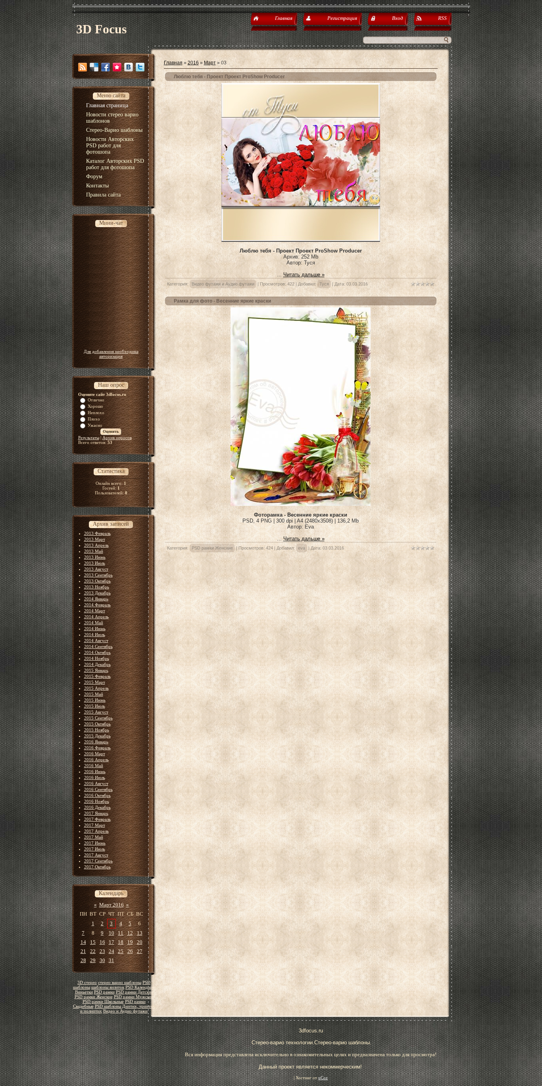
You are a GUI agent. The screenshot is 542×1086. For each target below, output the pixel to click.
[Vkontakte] (128, 67)
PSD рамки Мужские (134, 997)
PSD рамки (104, 992)
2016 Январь (96, 741)
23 (102, 951)
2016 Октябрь (97, 795)
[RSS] (82, 67)
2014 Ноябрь (96, 658)
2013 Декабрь (97, 592)
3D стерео (87, 982)
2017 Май (93, 837)
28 (83, 960)
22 (93, 951)
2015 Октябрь (97, 723)
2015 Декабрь (97, 735)
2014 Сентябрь (98, 646)
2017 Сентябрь (98, 860)
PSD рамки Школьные (103, 1001)
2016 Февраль (97, 747)
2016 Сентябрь (98, 789)
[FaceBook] (105, 67)
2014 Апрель (96, 616)
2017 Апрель (96, 831)
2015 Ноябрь (96, 729)
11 (120, 933)
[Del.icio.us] (94, 67)
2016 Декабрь (97, 807)
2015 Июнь (95, 700)
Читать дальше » (304, 275)
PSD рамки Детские (134, 992)
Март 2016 (111, 905)
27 (139, 951)
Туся (324, 284)
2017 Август (96, 855)
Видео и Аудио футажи (125, 1011)
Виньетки (84, 992)
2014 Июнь (95, 628)
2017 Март (94, 825)
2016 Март (94, 753)
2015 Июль (94, 706)
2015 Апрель (96, 688)
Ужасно (95, 425)
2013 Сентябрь (98, 575)
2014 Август (96, 640)
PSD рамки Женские (94, 997)
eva (301, 548)
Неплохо (96, 412)
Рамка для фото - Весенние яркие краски (222, 301)
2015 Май (93, 694)
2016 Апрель (96, 759)
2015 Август (96, 712)
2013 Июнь (95, 557)
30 (102, 960)
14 (83, 942)
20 (139, 942)
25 (120, 951)
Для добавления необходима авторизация (111, 354)
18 (120, 942)
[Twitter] (140, 67)
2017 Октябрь (97, 866)
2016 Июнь (95, 771)
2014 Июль (94, 634)
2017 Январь (96, 813)
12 (130, 933)
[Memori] (117, 67)
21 (83, 951)
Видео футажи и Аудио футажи (223, 284)
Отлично (96, 399)
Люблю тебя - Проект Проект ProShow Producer (229, 76)
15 (93, 942)
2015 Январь (96, 670)
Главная (173, 63)
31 (111, 960)
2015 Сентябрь (98, 718)
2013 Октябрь (97, 581)
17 (111, 942)
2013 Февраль (97, 533)
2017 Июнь (95, 843)
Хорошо (95, 406)
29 (93, 960)
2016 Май (93, 765)
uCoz (323, 1078)
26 (130, 951)
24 (111, 951)
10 (111, 933)
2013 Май (93, 551)
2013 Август (96, 569)
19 (130, 942)
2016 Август (96, 783)
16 (102, 942)
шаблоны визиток (107, 987)
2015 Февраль (97, 676)
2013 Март (94, 539)
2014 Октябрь (97, 652)
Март (210, 63)
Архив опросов (117, 437)
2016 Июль (94, 777)
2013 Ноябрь (96, 586)
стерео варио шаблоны (119, 982)
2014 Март (94, 610)
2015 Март (94, 682)
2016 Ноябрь (96, 801)
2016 (193, 63)
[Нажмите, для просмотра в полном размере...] (301, 504)
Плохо (94, 419)
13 (139, 933)
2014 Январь (96, 598)
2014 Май (93, 622)
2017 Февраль (97, 819)
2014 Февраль (97, 604)
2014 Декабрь (97, 664)
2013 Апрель (96, 545)
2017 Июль (94, 849)
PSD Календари (140, 987)
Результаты (88, 437)
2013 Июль (94, 563)
